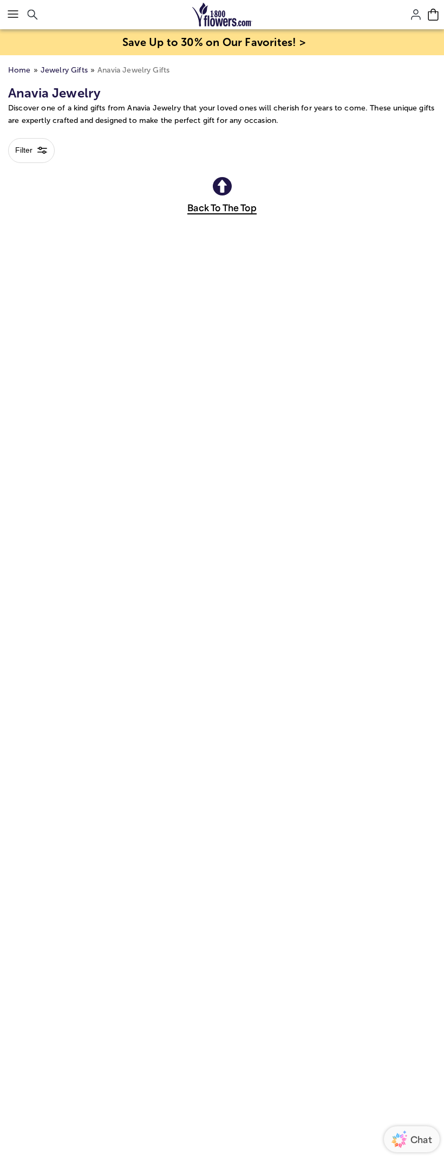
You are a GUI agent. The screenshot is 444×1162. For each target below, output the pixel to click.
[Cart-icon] (433, 14)
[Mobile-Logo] (222, 14)
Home (19, 70)
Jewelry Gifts (64, 70)
